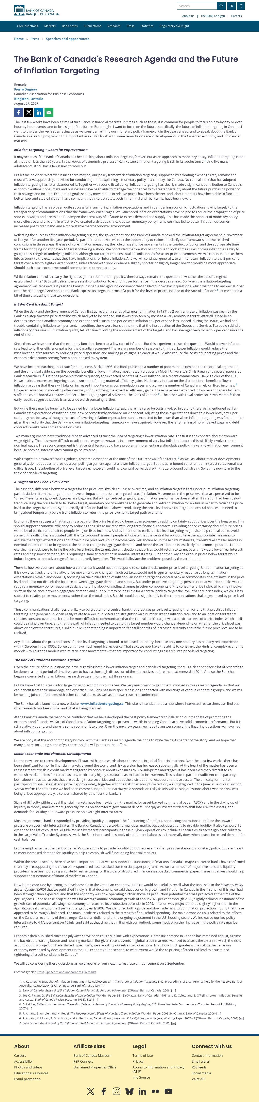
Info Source (141, 1077)
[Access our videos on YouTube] (168, 1094)
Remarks (90, 972)
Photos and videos (28, 1067)
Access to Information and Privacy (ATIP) (158, 1069)
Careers (236, 16)
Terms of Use (143, 1055)
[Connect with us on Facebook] (104, 1094)
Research (114, 26)
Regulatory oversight (174, 26)
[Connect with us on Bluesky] (129, 1094)
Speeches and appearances (67, 39)
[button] (18, 112)
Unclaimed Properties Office (94, 1067)
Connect (83, 1061)
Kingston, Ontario (28, 99)
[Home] (36, 10)
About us (188, 16)
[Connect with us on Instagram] (116, 1094)
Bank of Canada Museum (92, 1055)
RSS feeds (199, 1067)
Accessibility (23, 1061)
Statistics (147, 26)
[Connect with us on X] (91, 1094)
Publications (92, 26)
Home (19, 39)
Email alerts (201, 1061)
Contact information (207, 1055)
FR (231, 6)
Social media (201, 1073)
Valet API (198, 1079)
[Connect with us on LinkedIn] (142, 1094)
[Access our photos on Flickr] (155, 1094)
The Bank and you (213, 16)
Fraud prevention (27, 1079)
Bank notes (70, 26)
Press (130, 26)
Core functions (27, 26)
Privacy (138, 1061)
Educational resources (31, 1073)
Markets (50, 26)
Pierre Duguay (25, 89)
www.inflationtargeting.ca (102, 703)
